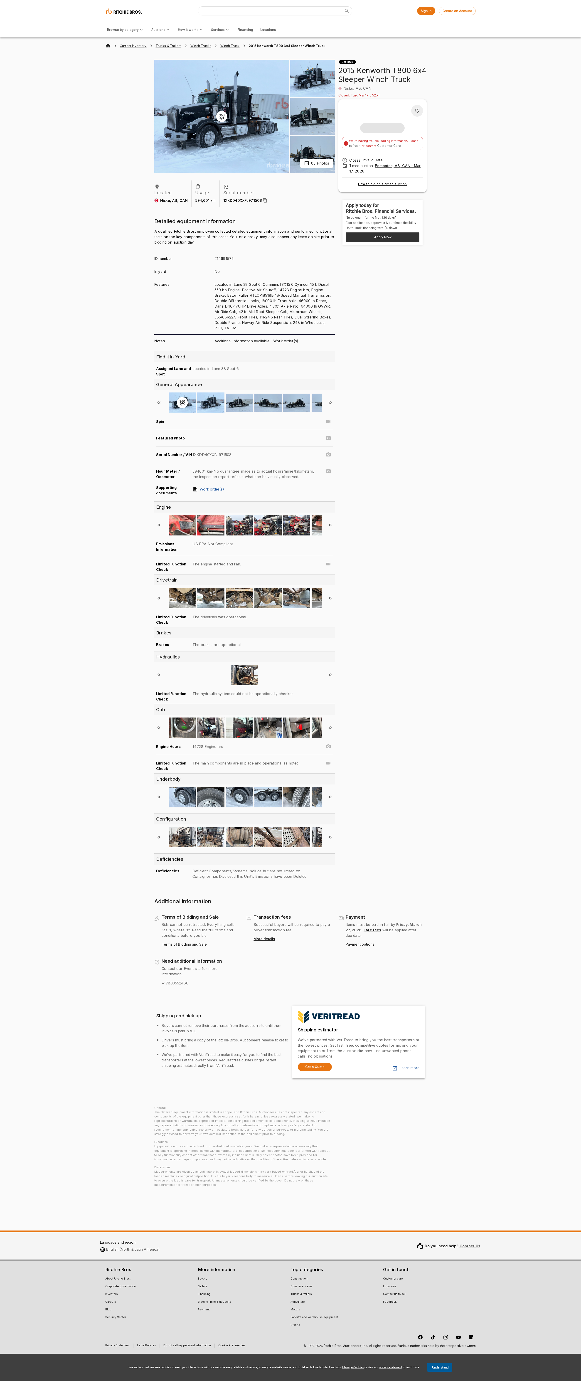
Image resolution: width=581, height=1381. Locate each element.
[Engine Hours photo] (328, 746)
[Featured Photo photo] (328, 438)
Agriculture (297, 1302)
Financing (245, 30)
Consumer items (301, 1287)
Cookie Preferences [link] (232, 1346)
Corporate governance (120, 1287)
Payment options (360, 944)
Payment (204, 1310)
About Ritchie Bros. (117, 1279)
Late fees (372, 930)
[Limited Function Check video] (328, 564)
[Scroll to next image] (330, 402)
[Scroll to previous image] (159, 402)
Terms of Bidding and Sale (184, 944)
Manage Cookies (353, 1367)
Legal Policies (146, 1346)
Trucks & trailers (301, 1294)
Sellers (202, 1287)
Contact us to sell (394, 1294)
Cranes (295, 1325)
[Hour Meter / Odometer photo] (328, 471)
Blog (108, 1310)
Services (218, 30)
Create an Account (457, 11)
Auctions (158, 30)
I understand (440, 1367)
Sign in (426, 11)
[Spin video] (328, 421)
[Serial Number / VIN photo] (328, 454)
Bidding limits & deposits (214, 1302)
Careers (110, 1302)
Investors (111, 1294)
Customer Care (389, 146)
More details (264, 939)
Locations (268, 30)
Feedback (390, 1302)
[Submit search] (347, 11)
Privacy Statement (117, 1346)
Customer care (393, 1279)
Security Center (115, 1317)
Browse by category (123, 30)
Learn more (409, 1068)
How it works (188, 30)
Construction (299, 1279)
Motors (295, 1310)
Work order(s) (212, 489)
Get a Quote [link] (315, 1067)
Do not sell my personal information (187, 1346)
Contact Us (470, 1246)
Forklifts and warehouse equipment (314, 1317)
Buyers (202, 1279)
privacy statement (390, 1367)
